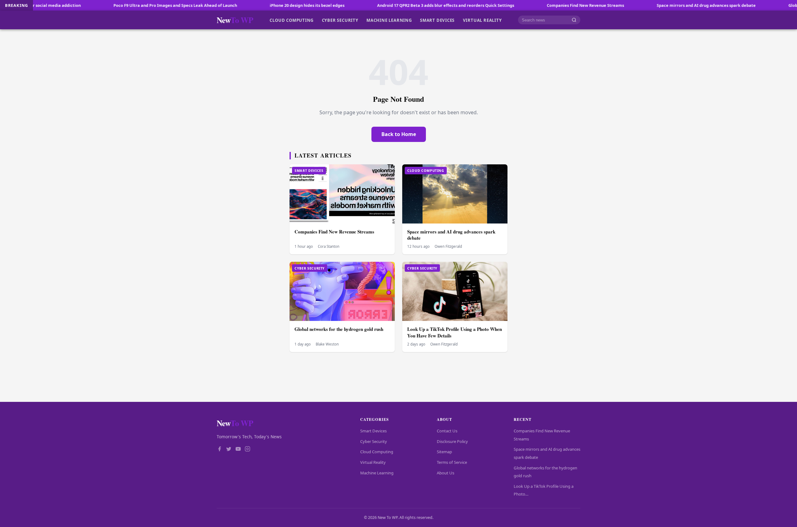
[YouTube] (238, 449)
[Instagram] (247, 449)
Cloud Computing (292, 20)
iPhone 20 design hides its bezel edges (279, 5)
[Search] (574, 20)
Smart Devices (437, 20)
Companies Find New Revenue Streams (557, 5)
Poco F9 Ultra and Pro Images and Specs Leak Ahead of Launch (147, 5)
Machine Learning (389, 20)
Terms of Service (452, 462)
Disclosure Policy (452, 441)
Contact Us (447, 431)
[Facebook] (219, 449)
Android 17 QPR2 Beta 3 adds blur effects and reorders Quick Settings (417, 5)
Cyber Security (340, 20)
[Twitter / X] (229, 449)
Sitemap (444, 451)
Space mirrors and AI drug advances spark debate (678, 5)
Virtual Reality (482, 20)
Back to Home (398, 134)
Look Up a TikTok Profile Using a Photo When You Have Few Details (454, 332)
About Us (445, 473)
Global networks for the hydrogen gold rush (339, 329)
